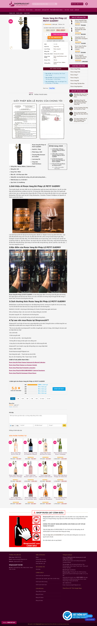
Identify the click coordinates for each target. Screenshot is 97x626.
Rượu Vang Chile (75, 72)
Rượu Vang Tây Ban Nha (77, 83)
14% (55, 51)
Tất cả (12, 398)
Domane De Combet (59, 53)
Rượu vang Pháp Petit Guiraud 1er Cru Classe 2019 (60, 498)
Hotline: (9, 622)
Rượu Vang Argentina (76, 86)
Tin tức (67, 9)
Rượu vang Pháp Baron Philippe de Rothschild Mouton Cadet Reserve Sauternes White (60, 476)
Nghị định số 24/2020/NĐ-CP (56, 535)
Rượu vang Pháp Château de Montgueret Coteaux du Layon (15, 498)
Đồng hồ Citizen (39, 597)
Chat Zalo (88, 616)
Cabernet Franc (57, 62)
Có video (42, 398)
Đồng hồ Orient (39, 594)
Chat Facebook (90, 619)
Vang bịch (38, 9)
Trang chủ (21, 9)
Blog (71, 9)
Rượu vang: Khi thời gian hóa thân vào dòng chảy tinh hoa (81, 114)
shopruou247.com (18, 561)
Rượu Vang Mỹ (75, 80)
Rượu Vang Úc (75, 77)
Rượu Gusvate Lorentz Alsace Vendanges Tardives (60, 453)
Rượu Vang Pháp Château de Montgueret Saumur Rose (45, 498)
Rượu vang (29, 9)
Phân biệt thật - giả (40, 563)
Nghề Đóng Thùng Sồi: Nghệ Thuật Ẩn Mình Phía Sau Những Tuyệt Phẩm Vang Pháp (80, 102)
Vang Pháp (27, 13)
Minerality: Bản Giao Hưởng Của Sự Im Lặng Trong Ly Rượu (81, 95)
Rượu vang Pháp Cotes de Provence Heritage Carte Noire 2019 (15, 476)
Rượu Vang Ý (74, 74)
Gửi (64, 425)
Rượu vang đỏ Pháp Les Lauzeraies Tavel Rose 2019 (31, 498)
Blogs (37, 557)
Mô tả (31, 94)
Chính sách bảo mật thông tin (43, 575)
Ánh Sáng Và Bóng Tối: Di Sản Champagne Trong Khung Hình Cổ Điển (80, 120)
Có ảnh (48, 398)
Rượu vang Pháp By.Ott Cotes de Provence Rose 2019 (16, 453)
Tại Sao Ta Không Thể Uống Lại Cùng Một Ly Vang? (81, 108)
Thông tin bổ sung (40, 94)
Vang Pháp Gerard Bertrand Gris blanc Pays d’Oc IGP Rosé (45, 453)
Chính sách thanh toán (41, 584)
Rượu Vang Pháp (75, 69)
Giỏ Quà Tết (45, 9)
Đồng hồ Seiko (39, 600)
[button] (86, 4)
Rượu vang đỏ (57, 49)
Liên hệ (77, 9)
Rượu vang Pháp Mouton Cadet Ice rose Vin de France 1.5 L (30, 476)
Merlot (55, 63)
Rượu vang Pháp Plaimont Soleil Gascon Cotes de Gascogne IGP (45, 476)
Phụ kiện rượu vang (56, 9)
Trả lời (10, 406)
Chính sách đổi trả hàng (41, 581)
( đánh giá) (54, 24)
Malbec (63, 62)
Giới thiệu (38, 569)
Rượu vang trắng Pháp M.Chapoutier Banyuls (30, 453)
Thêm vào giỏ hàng (59, 34)
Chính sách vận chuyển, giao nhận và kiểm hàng (47, 578)
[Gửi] (56, 4)
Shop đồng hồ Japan (41, 591)
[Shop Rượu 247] (19, 4)
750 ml (55, 60)
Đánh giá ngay (59, 389)
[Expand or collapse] (65, 146)
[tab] (31, 94)
